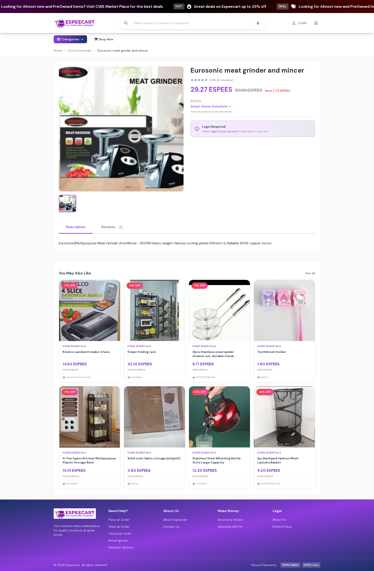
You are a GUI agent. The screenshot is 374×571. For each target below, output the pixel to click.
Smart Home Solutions (208, 106)
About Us (279, 520)
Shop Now (105, 39)
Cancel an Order (120, 533)
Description (76, 227)
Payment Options (121, 547)
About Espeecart (175, 520)
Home (58, 50)
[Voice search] (258, 23)
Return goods (118, 540)
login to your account (224, 131)
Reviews (111, 227)
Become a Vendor (230, 520)
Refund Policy (282, 527)
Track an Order (118, 527)
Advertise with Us (230, 527)
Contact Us (171, 527)
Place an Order (118, 520)
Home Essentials (80, 50)
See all (310, 273)
